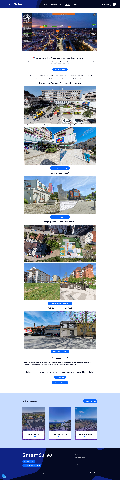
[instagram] (92, 472)
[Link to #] (114, 4)
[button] (4, 476)
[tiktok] (97, 472)
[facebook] (90, 472)
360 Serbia (28, 473)
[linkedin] (94, 472)
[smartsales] (13, 3)
